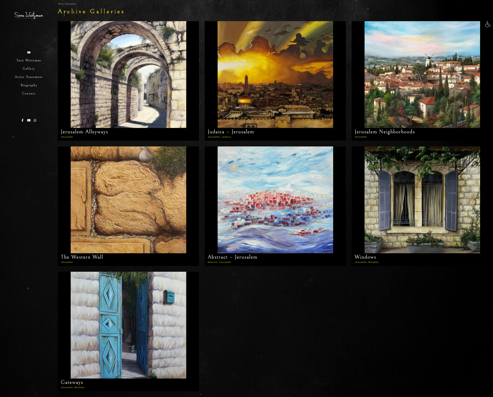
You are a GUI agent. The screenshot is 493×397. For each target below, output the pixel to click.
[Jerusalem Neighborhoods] (422, 74)
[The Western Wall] (128, 199)
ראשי (60, 3)
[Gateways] (128, 325)
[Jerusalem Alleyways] (128, 74)
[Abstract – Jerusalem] (275, 199)
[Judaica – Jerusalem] (275, 74)
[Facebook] (23, 120)
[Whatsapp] (35, 120)
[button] (488, 24)
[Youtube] (29, 120)
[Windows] (422, 199)
